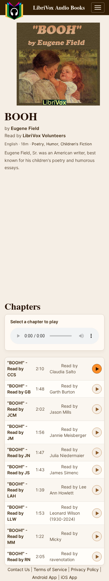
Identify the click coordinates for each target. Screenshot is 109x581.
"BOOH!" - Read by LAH (17, 489)
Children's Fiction (76, 144)
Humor (52, 144)
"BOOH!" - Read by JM (17, 432)
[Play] (97, 369)
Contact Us (19, 569)
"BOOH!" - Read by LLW (17, 513)
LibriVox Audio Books (59, 7)
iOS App (69, 577)
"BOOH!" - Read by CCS (17, 368)
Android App (44, 577)
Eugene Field (25, 128)
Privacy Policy (85, 569)
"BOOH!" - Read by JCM (17, 409)
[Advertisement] (54, 238)
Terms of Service (50, 569)
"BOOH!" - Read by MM (17, 536)
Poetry (38, 144)
